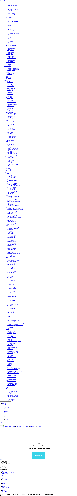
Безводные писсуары (10, 110)
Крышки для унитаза (10, 121)
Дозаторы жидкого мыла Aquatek (12, 334)
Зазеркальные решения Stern (11, 317)
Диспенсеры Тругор (10, 361)
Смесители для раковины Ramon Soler (13, 397)
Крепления (9, 63)
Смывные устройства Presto (11, 271)
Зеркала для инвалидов (11, 143)
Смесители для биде (9, 10)
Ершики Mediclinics (10, 213)
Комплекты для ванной (11, 13)
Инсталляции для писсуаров (11, 114)
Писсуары (7, 109)
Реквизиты (5, 408)
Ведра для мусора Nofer (11, 236)
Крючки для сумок (8, 77)
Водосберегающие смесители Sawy (12, 304)
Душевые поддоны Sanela (11, 280)
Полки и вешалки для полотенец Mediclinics (14, 217)
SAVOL (7, 387)
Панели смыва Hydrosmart (11, 399)
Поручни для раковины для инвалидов (13, 150)
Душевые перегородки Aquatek (12, 336)
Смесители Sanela (10, 286)
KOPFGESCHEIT (8, 200)
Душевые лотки (9, 93)
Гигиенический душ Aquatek (11, 333)
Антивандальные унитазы (10, 163)
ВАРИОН (7, 380)
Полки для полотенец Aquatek (12, 346)
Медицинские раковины (9, 59)
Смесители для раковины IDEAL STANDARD (14, 371)
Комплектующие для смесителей (11, 23)
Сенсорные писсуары (10, 111)
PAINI (7, 257)
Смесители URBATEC (10, 358)
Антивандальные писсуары (10, 160)
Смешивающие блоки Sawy (11, 312)
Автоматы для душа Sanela (11, 275)
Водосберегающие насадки (10, 43)
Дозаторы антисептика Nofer (11, 239)
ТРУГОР (7, 360)
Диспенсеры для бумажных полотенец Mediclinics (15, 208)
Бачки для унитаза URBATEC (12, 355)
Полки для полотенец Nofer (11, 244)
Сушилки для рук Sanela (11, 287)
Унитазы (7, 120)
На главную (38, 455)
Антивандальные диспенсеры (10, 157)
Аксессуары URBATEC (11, 354)
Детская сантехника (7, 166)
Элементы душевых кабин (10, 91)
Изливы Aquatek (9, 339)
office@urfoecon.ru (12, 426)
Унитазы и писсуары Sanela (11, 288)
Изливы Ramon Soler (10, 392)
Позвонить (6, 419)
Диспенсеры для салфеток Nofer (12, 254)
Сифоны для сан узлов (10, 131)
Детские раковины (8, 167)
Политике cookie (51, 494)
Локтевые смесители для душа (12, 5)
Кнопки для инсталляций (11, 129)
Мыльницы (9, 103)
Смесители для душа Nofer (11, 246)
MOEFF (7, 225)
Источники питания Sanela (11, 282)
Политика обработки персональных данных (24, 492)
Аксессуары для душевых (10, 97)
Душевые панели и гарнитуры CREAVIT (13, 185)
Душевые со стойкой (10, 86)
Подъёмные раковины (10, 61)
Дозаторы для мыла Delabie (11, 176)
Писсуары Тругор (10, 363)
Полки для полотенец (10, 106)
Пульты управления (10, 134)
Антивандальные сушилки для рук (11, 162)
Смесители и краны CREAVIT (12, 191)
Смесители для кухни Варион (12, 383)
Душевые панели (10, 84)
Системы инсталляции (9, 112)
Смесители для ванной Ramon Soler (12, 395)
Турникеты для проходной (10, 140)
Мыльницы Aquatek (10, 344)
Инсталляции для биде (10, 115)
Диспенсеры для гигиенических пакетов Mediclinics (15, 209)
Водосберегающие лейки (9, 46)
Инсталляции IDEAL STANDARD (12, 369)
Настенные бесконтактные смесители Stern (14, 318)
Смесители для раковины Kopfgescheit (13, 205)
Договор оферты (42, 492)
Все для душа (6, 80)
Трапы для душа (9, 96)
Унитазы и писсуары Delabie (11, 179)
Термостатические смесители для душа (13, 9)
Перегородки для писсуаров (11, 128)
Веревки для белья (10, 98)
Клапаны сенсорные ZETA (11, 377)
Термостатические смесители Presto (12, 273)
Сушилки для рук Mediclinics (11, 221)
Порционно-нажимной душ (11, 38)
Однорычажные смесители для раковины (13, 20)
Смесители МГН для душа (11, 152)
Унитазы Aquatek (10, 353)
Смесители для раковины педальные (13, 22)
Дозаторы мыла (9, 74)
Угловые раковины (10, 53)
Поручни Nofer (9, 245)
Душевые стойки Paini (10, 258)
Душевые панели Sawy (12, 299)
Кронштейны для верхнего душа (12, 89)
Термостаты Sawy (10, 313)
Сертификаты (6, 411)
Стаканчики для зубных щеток (12, 104)
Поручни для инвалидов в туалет (12, 149)
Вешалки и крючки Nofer (11, 237)
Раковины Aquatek (10, 349)
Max (7, 467)
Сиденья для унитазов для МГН (12, 155)
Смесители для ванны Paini (11, 263)
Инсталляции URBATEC (11, 356)
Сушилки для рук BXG (11, 326)
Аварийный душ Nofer (10, 234)
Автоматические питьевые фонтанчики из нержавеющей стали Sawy (18, 301)
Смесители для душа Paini (11, 264)
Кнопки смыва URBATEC (11, 357)
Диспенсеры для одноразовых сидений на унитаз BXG (15, 323)
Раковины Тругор (10, 365)
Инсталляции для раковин (11, 116)
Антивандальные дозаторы (10, 158)
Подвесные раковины (10, 51)
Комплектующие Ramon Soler (11, 393)
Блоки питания (9, 133)
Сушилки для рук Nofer (11, 249)
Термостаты (9, 29)
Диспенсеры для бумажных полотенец (13, 67)
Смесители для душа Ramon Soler (12, 396)
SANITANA (7, 290)
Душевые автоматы (10, 82)
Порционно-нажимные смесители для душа (14, 7)
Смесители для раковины (9, 17)
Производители (4, 475)
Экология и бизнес (5, 491)
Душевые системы (8, 81)
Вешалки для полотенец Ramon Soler (13, 390)
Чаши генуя (7, 125)
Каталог (3, 2)
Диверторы (9, 25)
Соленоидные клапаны (11, 28)
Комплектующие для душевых (10, 88)
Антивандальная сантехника (8, 156)
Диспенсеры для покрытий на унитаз (13, 69)
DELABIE (7, 173)
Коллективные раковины (9, 54)
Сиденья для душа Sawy (11, 311)
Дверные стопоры (10, 99)
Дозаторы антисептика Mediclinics (12, 211)
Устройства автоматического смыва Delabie (14, 180)
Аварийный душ (8, 135)
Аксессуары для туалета (7, 66)
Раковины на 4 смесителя (11, 57)
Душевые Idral (9, 197)
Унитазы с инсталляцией (11, 124)
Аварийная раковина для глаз (11, 136)
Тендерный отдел (6, 407)
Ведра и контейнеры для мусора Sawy (13, 302)
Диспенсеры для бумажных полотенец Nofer (14, 238)
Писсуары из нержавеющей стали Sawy (13, 309)
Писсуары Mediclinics (10, 216)
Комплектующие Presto (11, 269)
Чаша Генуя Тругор (10, 366)
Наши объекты (4, 490)
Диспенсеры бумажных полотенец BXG (13, 322)
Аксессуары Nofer (10, 255)
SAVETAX (7, 388)
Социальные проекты (5, 487)
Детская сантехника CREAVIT (12, 184)
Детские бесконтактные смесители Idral (13, 196)
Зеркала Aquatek (9, 338)
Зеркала (7, 76)
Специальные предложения (8, 171)
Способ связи (4, 414)
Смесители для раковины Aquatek (12, 351)
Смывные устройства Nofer (11, 248)
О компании (6, 404)
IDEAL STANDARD (9, 367)
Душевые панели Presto (11, 268)
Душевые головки (10, 100)
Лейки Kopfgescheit (10, 203)
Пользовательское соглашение (35, 492)
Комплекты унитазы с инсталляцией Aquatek (14, 341)
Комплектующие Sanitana (11, 293)
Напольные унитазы (10, 122)
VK (5, 418)
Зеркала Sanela (9, 281)
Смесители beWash (10, 374)
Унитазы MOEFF (10, 231)
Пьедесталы (9, 64)
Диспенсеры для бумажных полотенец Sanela (14, 277)
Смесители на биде (10, 11)
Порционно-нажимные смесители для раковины (14, 34)
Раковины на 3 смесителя (11, 56)
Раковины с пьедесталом (11, 52)
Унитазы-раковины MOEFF (11, 232)
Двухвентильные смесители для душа (13, 4)
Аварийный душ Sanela (11, 274)
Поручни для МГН (8, 147)
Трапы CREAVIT (10, 193)
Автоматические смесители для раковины (12, 31)
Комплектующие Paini (10, 259)
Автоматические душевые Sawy (12, 298)
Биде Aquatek (9, 330)
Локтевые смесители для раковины (12, 19)
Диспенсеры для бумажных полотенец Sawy (14, 305)
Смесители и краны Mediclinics (12, 220)
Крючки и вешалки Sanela (11, 283)
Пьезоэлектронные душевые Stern (12, 319)
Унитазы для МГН (8, 154)
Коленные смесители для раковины (12, 32)
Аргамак (7, 389)
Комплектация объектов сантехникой (8, 472)
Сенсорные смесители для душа (12, 8)
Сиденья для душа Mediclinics (11, 219)
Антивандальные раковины (10, 161)
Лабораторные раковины (11, 60)
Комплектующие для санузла (10, 126)
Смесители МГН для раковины (12, 153)
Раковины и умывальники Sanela (12, 285)
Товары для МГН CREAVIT (11, 192)
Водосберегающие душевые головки (11, 45)
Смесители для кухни (9, 16)
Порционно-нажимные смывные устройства (14, 42)
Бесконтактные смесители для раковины (13, 18)
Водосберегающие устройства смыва (11, 39)
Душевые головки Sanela (11, 278)
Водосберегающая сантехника (6, 471)
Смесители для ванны (9, 12)
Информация (4, 403)
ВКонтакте (3, 467)
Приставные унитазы (10, 123)
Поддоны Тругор (10, 364)
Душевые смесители (9, 87)
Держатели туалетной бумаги (13, 71)
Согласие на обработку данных (12, 492)
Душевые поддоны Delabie (11, 177)
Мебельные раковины (10, 49)
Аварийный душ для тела (11, 138)
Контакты (39, 426)
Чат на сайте (7, 415)
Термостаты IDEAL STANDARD (12, 372)
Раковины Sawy (9, 310)
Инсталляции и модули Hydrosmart (12, 398)
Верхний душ (9, 92)
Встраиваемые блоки (9, 165)
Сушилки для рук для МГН (11, 144)
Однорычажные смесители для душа (13, 6)
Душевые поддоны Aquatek (11, 337)
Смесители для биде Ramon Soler (12, 394)
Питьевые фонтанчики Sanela (11, 284)
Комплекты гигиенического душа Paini (13, 260)
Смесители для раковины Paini (12, 265)
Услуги (3, 480)
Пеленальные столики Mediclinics (12, 215)
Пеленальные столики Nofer (11, 243)
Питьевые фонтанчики (9, 139)
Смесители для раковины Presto (12, 270)
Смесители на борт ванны (11, 15)
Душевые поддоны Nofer (11, 240)
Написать (6, 420)
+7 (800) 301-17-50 (5, 426)
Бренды (5, 172)
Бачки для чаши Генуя (10, 127)
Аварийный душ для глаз (11, 137)
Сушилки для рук (8, 79)
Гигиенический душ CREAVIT (12, 183)
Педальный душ (9, 37)
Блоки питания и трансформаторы (12, 24)
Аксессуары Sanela (10, 276)
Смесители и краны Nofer (11, 247)
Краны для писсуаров (10, 118)
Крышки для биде (10, 108)
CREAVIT (7, 181)
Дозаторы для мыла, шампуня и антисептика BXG (15, 325)
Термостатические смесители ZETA (12, 379)
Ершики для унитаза (9, 75)
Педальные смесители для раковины (13, 33)
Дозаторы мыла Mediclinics (11, 212)
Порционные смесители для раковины (13, 21)
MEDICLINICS (8, 207)
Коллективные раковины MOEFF (12, 228)
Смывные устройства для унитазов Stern (13, 321)
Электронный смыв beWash (11, 375)
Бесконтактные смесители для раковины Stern (14, 315)
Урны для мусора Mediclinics (11, 223)
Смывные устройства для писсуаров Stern (13, 320)
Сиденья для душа (10, 95)
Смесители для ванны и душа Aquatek (13, 350)
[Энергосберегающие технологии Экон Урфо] (38, 0)
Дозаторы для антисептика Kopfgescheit (13, 201)
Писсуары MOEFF (10, 229)
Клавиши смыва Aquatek (11, 340)
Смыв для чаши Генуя (10, 119)
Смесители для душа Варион (11, 382)
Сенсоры (8, 27)
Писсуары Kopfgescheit (10, 204)
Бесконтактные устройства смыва (12, 40)
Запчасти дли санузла (9, 130)
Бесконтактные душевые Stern (12, 314)
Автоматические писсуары (10, 44)
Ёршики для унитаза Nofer (11, 241)
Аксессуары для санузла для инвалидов (12, 142)
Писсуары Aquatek (10, 345)
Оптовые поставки (7, 410)
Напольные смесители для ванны (12, 14)
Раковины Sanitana (10, 295)
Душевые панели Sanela (11, 279)
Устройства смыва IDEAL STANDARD (13, 373)
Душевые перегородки (10, 94)
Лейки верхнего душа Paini (11, 261)
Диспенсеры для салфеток (11, 70)
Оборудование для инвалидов (8, 141)
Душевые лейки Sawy (10, 306)
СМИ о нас (5, 412)
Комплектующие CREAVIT (11, 187)
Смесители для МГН (9, 151)
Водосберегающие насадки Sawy (12, 303)
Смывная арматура (10, 132)
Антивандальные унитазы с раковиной (12, 164)
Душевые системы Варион (11, 381)
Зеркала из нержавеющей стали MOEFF (13, 227)
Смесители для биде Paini (11, 262)
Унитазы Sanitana (10, 297)
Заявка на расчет (6, 406)
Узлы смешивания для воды (11, 30)
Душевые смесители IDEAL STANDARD (13, 368)
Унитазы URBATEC (10, 359)
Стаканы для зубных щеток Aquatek (12, 352)
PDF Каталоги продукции (6, 489)
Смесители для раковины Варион (12, 384)
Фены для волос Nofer (10, 251)
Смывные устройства (9, 117)
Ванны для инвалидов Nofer (11, 235)
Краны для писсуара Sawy (11, 308)
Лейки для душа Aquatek (11, 343)
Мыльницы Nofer (10, 242)
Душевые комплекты (10, 83)
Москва (2, 425)
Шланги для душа (10, 90)
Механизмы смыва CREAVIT (11, 188)
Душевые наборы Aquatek (11, 335)
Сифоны (8, 65)
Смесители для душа (9, 3)
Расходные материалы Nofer (11, 256)
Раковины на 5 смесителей (11, 58)
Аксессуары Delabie (10, 175)
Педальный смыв (10, 41)
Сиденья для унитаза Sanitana (11, 296)
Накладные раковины (10, 50)
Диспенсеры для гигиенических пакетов (13, 68)
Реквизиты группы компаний (6, 482)
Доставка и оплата (33, 426)
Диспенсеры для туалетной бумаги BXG (13, 324)
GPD (6, 386)
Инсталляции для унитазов (11, 113)
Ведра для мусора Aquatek (11, 331)
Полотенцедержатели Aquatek (12, 347)
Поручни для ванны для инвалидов (12, 148)
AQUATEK (7, 329)
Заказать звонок (19, 426)
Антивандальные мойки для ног (11, 159)
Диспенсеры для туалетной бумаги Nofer (13, 253)
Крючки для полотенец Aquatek (12, 342)
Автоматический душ (9, 36)
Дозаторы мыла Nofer (10, 252)
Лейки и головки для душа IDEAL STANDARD (14, 370)
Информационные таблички (11, 102)
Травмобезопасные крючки (11, 146)
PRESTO (7, 266)
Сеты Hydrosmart (10, 400)
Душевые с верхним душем (11, 85)
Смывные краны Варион (11, 385)
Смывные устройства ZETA (11, 378)
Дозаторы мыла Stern (10, 316)
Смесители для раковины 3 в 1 (12, 35)
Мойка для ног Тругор (10, 362)
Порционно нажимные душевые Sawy (15, 300)
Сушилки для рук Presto (11, 272)
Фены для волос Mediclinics (11, 224)
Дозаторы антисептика (10, 73)
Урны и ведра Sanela (10, 289)
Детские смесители (9, 168)
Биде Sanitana (9, 292)
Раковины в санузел (9, 47)
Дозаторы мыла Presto (10, 267)
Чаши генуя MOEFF (10, 233)
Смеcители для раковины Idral (12, 199)
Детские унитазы (8, 169)
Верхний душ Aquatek (10, 332)
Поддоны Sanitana (10, 294)
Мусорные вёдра (8, 78)
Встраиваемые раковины (11, 48)
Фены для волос (9, 105)
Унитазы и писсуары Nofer (11, 250)
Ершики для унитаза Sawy (11, 307)
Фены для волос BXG (10, 328)
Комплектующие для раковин (10, 62)
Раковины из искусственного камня (12, 55)
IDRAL (7, 195)
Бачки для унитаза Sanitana (11, 291)
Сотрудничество (4, 479)
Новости (3, 486)
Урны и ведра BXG (10, 327)
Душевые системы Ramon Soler (12, 391)
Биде (6, 107)
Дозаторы (7, 72)
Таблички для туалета (10, 145)
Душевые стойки (10, 101)
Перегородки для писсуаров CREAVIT (13, 189)
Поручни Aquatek (10, 348)
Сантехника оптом (5, 473)
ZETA (7, 376)
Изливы (8, 26)
